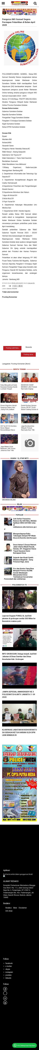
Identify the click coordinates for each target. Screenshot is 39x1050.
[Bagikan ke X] (17, 286)
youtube (8, 975)
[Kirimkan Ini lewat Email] (13, 286)
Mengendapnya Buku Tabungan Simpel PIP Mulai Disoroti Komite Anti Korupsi (24, 536)
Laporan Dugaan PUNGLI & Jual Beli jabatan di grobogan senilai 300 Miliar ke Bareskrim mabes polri (18, 618)
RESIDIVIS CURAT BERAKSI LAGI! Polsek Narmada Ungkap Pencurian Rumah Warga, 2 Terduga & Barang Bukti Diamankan (29, 390)
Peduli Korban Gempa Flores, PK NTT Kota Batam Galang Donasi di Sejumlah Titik (29, 408)
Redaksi (8, 908)
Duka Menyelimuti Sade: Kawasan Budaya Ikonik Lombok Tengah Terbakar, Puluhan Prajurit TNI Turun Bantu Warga (9, 390)
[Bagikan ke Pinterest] (22, 286)
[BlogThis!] (15, 286)
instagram (9, 972)
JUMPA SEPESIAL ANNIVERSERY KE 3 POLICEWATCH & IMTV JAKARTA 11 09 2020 (18, 694)
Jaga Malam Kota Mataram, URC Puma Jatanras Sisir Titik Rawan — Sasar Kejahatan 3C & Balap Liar (8, 451)
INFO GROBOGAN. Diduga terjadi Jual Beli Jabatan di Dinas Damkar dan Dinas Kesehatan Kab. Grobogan (19, 656)
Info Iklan (8, 911)
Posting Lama (28, 354)
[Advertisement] (19, 846)
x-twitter (8, 966)
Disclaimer (23, 908)
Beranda (29, 347)
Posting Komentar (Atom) (20, 364)
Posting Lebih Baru (12, 348)
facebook (9, 963)
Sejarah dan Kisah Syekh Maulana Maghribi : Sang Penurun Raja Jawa (23, 559)
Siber (15, 908)
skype (7, 969)
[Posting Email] (9, 286)
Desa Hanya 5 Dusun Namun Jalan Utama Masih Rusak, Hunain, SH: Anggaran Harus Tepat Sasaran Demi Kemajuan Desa (24, 549)
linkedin (8, 978)
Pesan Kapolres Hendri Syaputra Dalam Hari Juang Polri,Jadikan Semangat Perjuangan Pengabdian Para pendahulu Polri (9, 410)
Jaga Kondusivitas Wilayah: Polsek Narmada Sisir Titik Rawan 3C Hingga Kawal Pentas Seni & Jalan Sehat (29, 431)
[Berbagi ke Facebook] (20, 286)
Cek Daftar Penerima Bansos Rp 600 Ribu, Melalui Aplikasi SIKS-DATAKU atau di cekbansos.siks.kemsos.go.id (20, 524)
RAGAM (14, 288)
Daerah (9, 288)
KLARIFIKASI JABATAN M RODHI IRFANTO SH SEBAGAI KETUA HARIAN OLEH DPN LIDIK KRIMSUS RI (19, 732)
